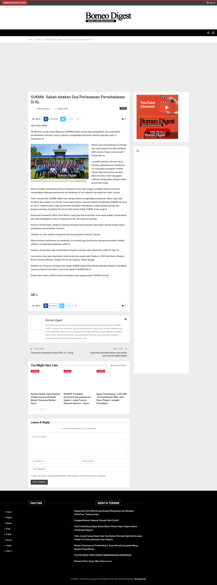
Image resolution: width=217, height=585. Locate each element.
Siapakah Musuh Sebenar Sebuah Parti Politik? (96, 520)
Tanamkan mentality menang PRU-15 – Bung (52, 353)
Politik (8, 534)
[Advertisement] (108, 67)
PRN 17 (9, 551)
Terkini (123, 108)
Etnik (8, 529)
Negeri (9, 523)
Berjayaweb (140, 579)
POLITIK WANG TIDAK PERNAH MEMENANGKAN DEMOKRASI (102, 555)
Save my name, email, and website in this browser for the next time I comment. (69, 476)
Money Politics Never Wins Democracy (93, 561)
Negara (35, 371)
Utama (9, 512)
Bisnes (67, 371)
